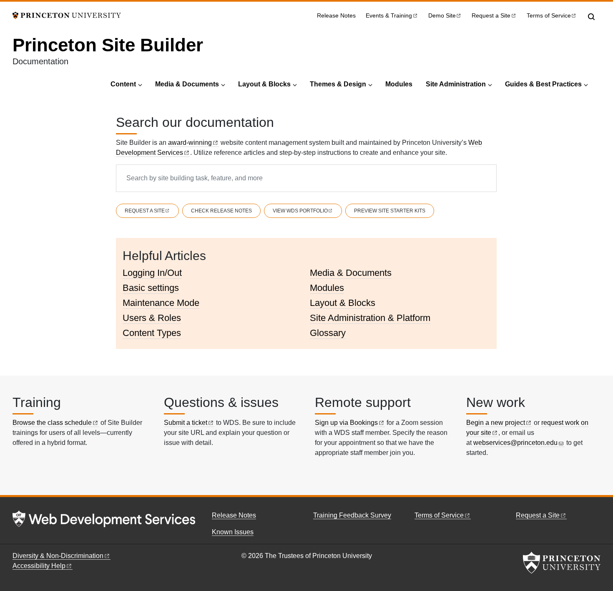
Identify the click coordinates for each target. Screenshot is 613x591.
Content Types (152, 333)
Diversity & (58, 555)
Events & (389, 16)
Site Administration (456, 84)
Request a (491, 16)
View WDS (300, 211)
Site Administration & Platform (370, 318)
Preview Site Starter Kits (389, 211)
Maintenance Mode (161, 303)
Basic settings (151, 288)
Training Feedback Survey (352, 515)
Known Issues (233, 531)
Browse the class (52, 422)
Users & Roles (152, 318)
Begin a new (495, 422)
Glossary (328, 333)
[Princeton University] (67, 14)
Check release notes (221, 211)
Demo (442, 16)
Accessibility (39, 565)
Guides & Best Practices (543, 84)
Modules (398, 84)
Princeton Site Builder (108, 45)
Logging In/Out (152, 273)
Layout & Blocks (264, 84)
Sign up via (346, 422)
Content (123, 84)
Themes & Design (338, 84)
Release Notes (336, 16)
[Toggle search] (591, 16)
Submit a (185, 422)
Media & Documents (187, 84)
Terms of (549, 16)
